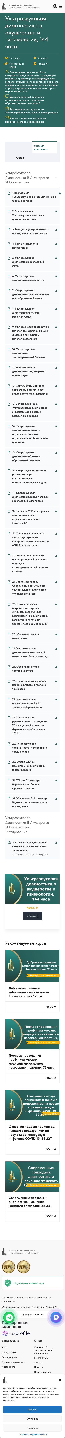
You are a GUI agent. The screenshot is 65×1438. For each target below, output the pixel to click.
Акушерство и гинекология (44, 975)
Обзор (20, 157)
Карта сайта (8, 1367)
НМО (5, 1347)
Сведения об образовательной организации (43, 1350)
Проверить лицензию (33, 1314)
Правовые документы (13, 1362)
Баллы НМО (51, 1114)
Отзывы (38, 1362)
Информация (11, 1340)
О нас (38, 1340)
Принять (32, 1409)
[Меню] (60, 6)
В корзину (32, 915)
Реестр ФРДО (41, 1357)
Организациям (10, 1357)
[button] (60, 1380)
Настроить (32, 1427)
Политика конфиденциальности (33, 1434)
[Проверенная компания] (16, 1322)
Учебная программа (41, 147)
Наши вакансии (42, 1372)
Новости (38, 1367)
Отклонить (32, 1418)
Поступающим (9, 1352)
